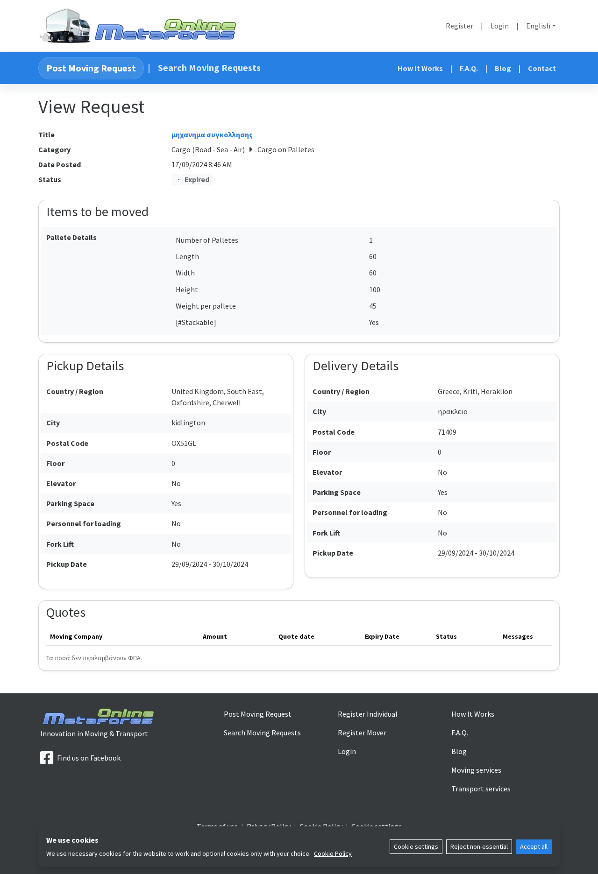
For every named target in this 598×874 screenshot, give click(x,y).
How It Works (420, 68)
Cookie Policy (333, 853)
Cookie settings (416, 846)
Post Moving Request (91, 68)
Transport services (481, 788)
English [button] (538, 25)
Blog (503, 68)
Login (500, 25)
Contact (542, 68)
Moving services (476, 770)
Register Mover (362, 732)
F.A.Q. (469, 68)
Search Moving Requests (209, 67)
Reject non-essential (479, 846)
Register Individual (368, 714)
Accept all (534, 846)
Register (459, 25)
